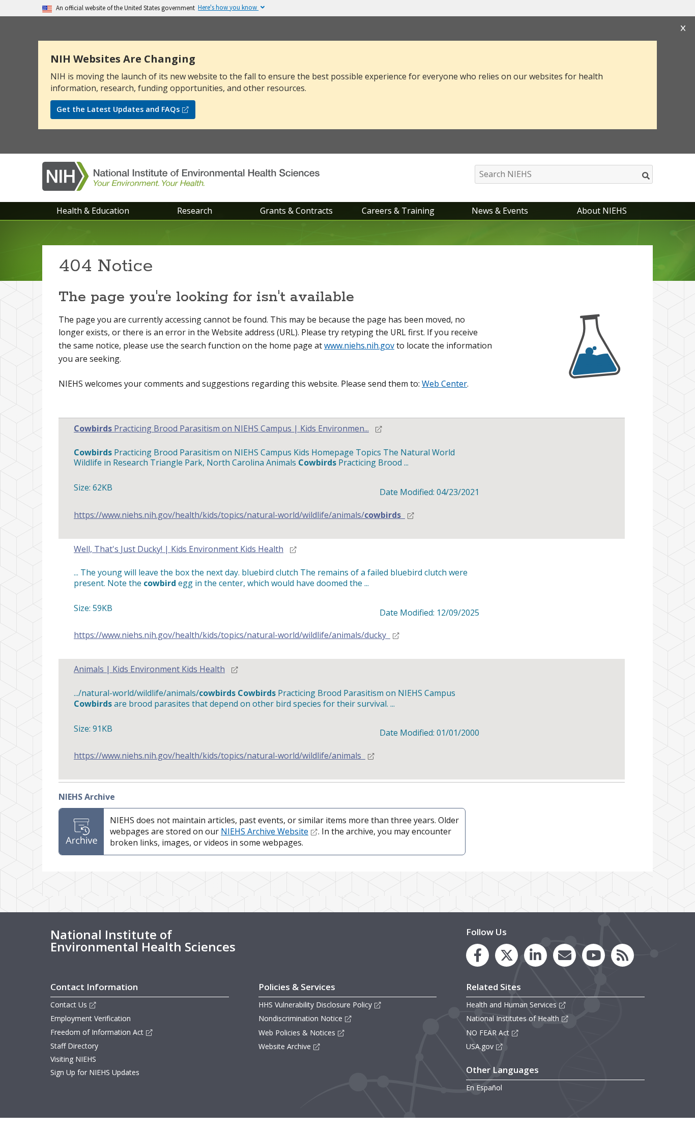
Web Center (444, 383)
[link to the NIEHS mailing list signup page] (564, 955)
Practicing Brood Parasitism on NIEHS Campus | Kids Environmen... (221, 428)
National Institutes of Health (512, 1018)
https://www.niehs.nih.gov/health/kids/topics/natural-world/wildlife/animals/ (237, 515)
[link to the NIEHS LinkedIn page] (535, 955)
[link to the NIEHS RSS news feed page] (622, 955)
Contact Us (68, 1004)
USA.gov (480, 1046)
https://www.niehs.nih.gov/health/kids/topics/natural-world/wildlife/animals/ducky (230, 635)
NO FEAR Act (487, 1032)
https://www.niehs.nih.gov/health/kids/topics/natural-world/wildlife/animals (217, 755)
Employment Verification (90, 1018)
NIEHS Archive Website (264, 831)
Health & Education (92, 210)
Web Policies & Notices (296, 1032)
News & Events (500, 210)
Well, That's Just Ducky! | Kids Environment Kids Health (178, 549)
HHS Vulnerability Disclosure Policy (315, 1004)
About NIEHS (602, 210)
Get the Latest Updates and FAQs (118, 109)
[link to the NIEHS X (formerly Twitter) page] (506, 955)
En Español (484, 1087)
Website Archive (284, 1046)
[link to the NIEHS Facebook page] (477, 955)
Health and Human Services (511, 1004)
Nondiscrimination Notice (300, 1018)
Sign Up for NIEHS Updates (94, 1072)
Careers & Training (398, 210)
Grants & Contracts (296, 210)
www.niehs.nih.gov (359, 345)
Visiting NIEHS (73, 1059)
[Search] (646, 175)
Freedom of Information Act (96, 1032)
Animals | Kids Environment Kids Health (149, 669)
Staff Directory (74, 1046)
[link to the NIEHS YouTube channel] (593, 955)
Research (194, 210)
